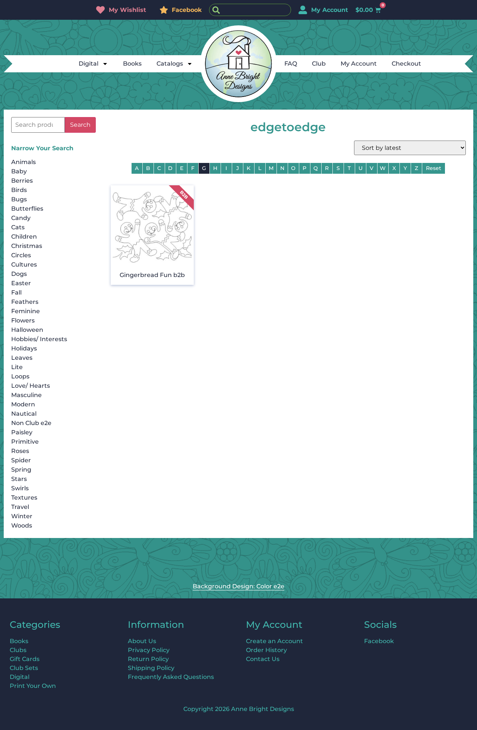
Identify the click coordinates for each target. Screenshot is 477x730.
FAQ (290, 63)
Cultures (24, 264)
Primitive (25, 441)
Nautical (24, 413)
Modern (23, 404)
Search (80, 124)
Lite (17, 367)
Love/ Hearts (30, 385)
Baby (19, 171)
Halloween (27, 329)
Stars (19, 478)
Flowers (23, 320)
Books (132, 63)
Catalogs (170, 63)
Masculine (26, 395)
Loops (20, 376)
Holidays (24, 348)
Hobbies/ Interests (39, 339)
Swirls (20, 488)
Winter (21, 516)
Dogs (19, 273)
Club (319, 63)
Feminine (25, 311)
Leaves (21, 357)
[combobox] (250, 10)
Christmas (26, 245)
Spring (21, 469)
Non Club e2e (31, 423)
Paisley (21, 432)
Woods (21, 525)
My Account (359, 63)
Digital (88, 63)
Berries (22, 180)
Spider (21, 460)
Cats (18, 227)
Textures (24, 497)
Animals (23, 162)
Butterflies (27, 208)
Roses (20, 450)
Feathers (24, 301)
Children (24, 236)
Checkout (406, 63)
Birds (19, 189)
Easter (21, 283)
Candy (21, 217)
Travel (20, 506)
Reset (433, 168)
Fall (16, 292)
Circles (21, 255)
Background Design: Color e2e (238, 586)
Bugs (19, 199)
